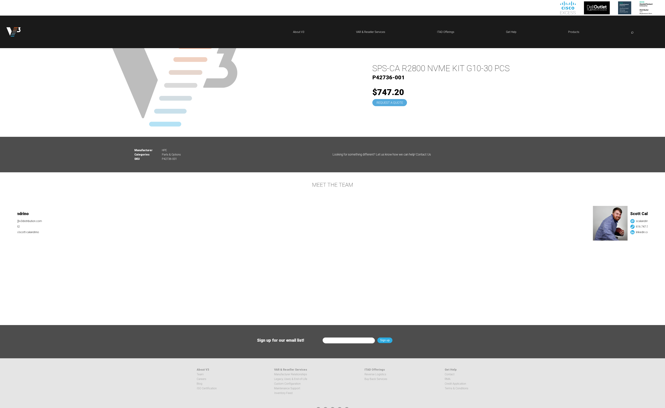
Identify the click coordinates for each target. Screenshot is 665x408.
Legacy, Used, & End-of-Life (290, 379)
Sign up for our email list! (280, 340)
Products (573, 32)
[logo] (13, 32)
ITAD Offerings (445, 32)
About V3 (298, 32)
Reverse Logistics (375, 374)
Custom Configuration (287, 383)
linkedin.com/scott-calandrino (623, 232)
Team (200, 374)
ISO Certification (207, 388)
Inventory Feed (283, 393)
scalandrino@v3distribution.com (624, 221)
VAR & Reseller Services (370, 32)
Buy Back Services (376, 379)
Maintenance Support (287, 388)
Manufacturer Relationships (290, 374)
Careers (201, 379)
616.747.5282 (613, 226)
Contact (449, 374)
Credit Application (455, 383)
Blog (199, 383)
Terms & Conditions (456, 388)
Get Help (511, 32)
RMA (447, 379)
